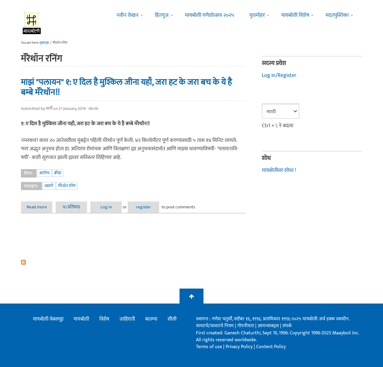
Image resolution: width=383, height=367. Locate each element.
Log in (106, 207)
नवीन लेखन (127, 15)
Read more (39, 207)
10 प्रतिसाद (71, 207)
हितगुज (161, 15)
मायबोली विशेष (295, 15)
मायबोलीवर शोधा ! (279, 170)
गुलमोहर (257, 15)
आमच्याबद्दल (269, 326)
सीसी (172, 319)
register (143, 207)
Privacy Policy (240, 347)
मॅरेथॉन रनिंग (67, 185)
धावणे (49, 185)
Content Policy (271, 347)
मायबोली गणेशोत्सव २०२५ (209, 15)
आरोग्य (44, 172)
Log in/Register (279, 75)
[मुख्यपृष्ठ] (32, 22)
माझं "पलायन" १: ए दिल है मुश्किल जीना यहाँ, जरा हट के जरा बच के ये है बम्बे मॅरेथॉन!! (126, 87)
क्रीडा (57, 172)
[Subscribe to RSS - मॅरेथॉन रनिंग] (133, 262)
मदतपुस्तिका (337, 15)
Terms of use (209, 347)
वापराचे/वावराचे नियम (215, 326)
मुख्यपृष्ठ (44, 43)
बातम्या (151, 319)
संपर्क (287, 326)
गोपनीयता (246, 326)
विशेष (104, 319)
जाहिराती (127, 319)
